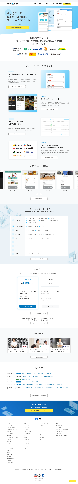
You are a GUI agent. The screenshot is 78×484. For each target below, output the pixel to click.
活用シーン (41, 3)
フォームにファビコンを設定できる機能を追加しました (33, 381)
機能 (35, 3)
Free (41, 431)
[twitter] (40, 419)
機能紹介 (9, 452)
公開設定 (9, 439)
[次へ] (41, 194)
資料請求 (25, 448)
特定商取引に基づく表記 (32, 469)
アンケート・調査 (27, 431)
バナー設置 (58, 433)
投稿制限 (9, 435)
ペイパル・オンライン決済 (12, 437)
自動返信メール (10, 443)
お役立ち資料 (59, 3)
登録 (24, 450)
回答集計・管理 (10, 446)
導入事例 (53, 3)
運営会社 (17, 469)
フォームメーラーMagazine (62, 429)
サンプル (9, 460)
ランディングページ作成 (12, 429)
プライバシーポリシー (43, 469)
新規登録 (42, 425)
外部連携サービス (11, 458)
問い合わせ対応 (27, 433)
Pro (40, 439)
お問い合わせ (59, 427)
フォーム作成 (10, 425)
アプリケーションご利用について (56, 469)
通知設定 (9, 441)
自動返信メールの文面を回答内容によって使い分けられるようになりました (37, 373)
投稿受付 (25, 437)
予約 (24, 435)
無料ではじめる (67, 3)
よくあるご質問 (59, 425)
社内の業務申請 (27, 443)
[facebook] (36, 419)
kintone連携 (9, 450)
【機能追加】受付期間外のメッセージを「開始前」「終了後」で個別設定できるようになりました (42, 384)
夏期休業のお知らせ (26, 379)
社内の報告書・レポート (29, 446)
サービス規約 (23, 469)
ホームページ (26, 452)
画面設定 (9, 431)
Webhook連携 (10, 448)
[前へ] (37, 194)
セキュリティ (10, 464)
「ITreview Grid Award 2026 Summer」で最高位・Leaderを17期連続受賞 (37, 376)
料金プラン (48, 3)
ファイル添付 (10, 433)
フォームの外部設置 (60, 431)
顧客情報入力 (26, 439)
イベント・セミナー (28, 425)
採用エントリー (27, 441)
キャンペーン (26, 427)
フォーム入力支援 (11, 427)
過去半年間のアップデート (61, 435)
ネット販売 (26, 429)
